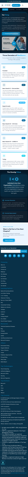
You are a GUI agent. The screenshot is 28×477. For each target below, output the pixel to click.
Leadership (11, 9)
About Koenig (4, 91)
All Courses (15, 5)
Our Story (5, 9)
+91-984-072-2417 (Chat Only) (15, 1)
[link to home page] (7, 5)
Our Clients (18, 9)
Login (14, 117)
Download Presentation (11, 33)
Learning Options (5, 97)
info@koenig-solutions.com (15, 112)
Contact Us (3, 99)
